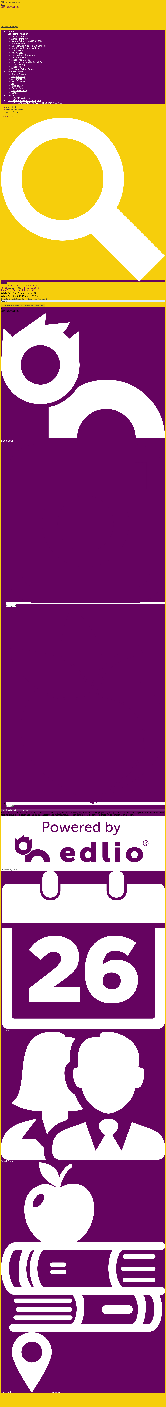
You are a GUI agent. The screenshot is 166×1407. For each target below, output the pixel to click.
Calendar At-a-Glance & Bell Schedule (28, 46)
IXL (12, 83)
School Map (17, 67)
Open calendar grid (34, 306)
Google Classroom (20, 74)
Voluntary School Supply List (24, 69)
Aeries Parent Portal (20, 39)
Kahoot (14, 93)
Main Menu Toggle (9, 26)
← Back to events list (12, 306)
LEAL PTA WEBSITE (20, 98)
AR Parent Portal (19, 79)
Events (4, 301)
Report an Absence (20, 36)
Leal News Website (20, 43)
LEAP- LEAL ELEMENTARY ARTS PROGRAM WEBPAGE (36, 103)
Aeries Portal (12, 112)
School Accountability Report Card (27, 62)
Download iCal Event (37, 299)
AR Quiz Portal (18, 76)
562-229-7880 (14, 288)
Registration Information (23, 55)
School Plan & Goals (20, 60)
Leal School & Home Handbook (26, 48)
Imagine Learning (19, 90)
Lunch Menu (17, 50)
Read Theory (17, 86)
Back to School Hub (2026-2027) (26, 41)
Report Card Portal (20, 57)
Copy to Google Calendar (13, 299)
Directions (56, 1392)
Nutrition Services (14, 110)
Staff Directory (18, 64)
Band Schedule (18, 81)
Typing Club (17, 88)
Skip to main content (10, 2)
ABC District (12, 107)
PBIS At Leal (17, 53)
